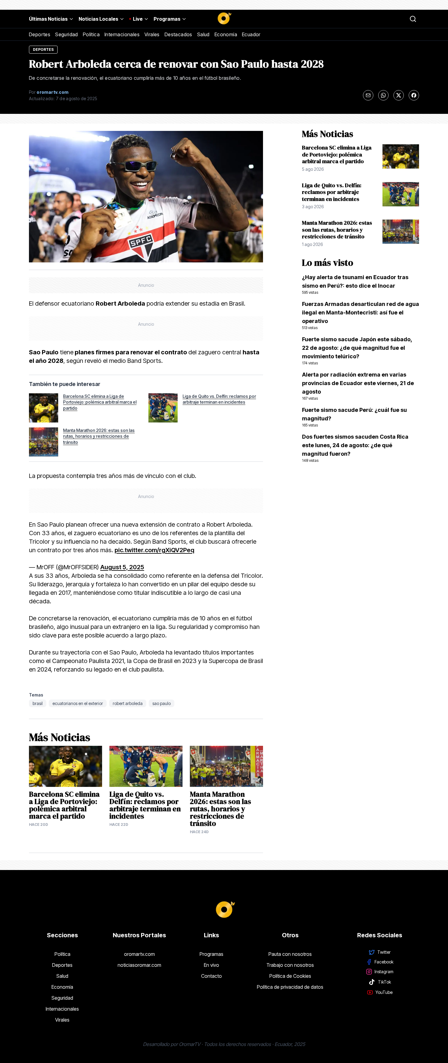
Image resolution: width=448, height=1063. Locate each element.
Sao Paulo (161, 703)
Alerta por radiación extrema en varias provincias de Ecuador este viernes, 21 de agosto (358, 386)
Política (91, 34)
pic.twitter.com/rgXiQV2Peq (154, 550)
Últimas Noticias (48, 19)
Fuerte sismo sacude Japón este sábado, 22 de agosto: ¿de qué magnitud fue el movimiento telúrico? (357, 350)
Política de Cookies (290, 976)
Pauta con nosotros (290, 954)
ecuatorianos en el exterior (77, 703)
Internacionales (122, 34)
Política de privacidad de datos (290, 987)
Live (138, 19)
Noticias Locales (98, 19)
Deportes (39, 34)
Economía (226, 34)
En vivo (211, 965)
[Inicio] (224, 19)
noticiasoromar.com (139, 965)
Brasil (38, 703)
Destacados (178, 34)
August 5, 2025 (122, 567)
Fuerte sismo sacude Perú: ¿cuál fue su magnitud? (354, 417)
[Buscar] (413, 19)
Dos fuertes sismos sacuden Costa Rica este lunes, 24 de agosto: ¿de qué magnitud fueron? (355, 448)
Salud (203, 34)
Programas (167, 19)
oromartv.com (139, 954)
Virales (152, 34)
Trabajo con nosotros (290, 965)
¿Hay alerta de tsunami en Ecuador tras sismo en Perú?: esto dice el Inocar (355, 284)
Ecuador (251, 34)
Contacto (211, 976)
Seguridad (66, 34)
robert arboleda (128, 703)
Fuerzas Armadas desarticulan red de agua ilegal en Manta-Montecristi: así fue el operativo (360, 315)
